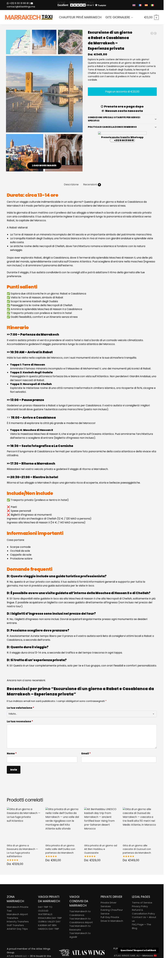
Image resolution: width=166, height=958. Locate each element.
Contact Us (139, 917)
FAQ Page (138, 924)
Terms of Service (142, 902)
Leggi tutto (24, 871)
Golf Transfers (15, 925)
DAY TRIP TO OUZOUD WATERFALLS (45, 910)
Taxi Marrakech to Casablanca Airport (81, 920)
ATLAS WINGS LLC (17, 956)
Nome (12, 753)
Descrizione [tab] (71, 184)
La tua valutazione (20, 708)
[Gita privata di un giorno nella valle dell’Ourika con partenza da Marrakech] (62, 824)
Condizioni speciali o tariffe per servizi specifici (114, 119)
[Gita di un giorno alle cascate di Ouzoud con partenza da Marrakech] (140, 824)
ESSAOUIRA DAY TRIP (50, 918)
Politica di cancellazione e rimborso (112, 127)
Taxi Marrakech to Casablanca (80, 913)
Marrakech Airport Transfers (17, 916)
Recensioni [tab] (91, 184)
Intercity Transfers (18, 921)
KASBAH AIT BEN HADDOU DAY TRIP (48, 927)
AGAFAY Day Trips (17, 928)
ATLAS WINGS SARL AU (127, 955)
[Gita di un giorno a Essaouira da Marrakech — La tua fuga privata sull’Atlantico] (24, 824)
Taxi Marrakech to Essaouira (80, 927)
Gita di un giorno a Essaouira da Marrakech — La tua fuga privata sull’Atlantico (22, 851)
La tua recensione (20, 721)
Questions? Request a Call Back (138, 950)
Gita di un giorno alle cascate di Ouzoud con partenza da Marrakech (137, 849)
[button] (151, 17)
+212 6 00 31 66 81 (124, 140)
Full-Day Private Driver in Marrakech (112, 919)
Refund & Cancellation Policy (143, 911)
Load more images (44, 165)
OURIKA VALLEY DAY (49, 921)
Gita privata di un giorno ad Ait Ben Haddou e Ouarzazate (100, 849)
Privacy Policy (140, 906)
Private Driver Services (108, 904)
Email (86, 753)
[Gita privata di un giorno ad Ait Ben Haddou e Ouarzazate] (101, 824)
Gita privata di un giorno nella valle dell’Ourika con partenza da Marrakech (60, 849)
